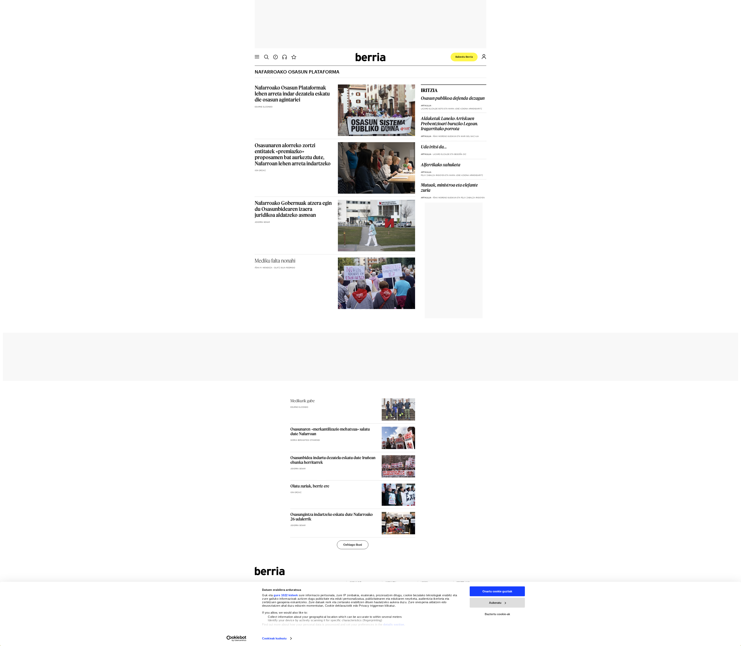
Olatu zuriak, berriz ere (309, 486)
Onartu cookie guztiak (497, 591)
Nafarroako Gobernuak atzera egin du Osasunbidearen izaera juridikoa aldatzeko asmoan (293, 209)
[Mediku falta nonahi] (376, 283)
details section (393, 624)
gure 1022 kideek (286, 595)
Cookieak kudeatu (274, 638)
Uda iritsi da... (434, 146)
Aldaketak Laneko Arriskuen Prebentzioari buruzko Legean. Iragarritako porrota (449, 123)
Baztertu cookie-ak (497, 614)
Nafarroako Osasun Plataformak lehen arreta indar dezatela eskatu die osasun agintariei (292, 93)
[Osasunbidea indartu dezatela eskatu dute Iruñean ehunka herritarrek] (398, 466)
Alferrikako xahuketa (440, 164)
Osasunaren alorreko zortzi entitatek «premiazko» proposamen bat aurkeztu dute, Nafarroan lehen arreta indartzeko (293, 154)
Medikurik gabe (302, 400)
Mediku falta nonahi (275, 260)
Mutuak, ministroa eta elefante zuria (449, 187)
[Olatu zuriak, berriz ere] (398, 495)
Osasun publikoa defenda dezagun (453, 98)
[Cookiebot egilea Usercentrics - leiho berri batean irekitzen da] (236, 638)
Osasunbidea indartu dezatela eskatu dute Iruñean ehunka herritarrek (333, 459)
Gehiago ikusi (352, 544)
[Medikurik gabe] (398, 409)
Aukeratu (495, 602)
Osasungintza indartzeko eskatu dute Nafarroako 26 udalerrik (331, 516)
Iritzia (429, 90)
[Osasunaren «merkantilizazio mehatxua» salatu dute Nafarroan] (398, 438)
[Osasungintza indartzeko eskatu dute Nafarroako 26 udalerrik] (398, 523)
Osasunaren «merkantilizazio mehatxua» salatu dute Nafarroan (330, 431)
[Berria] (270, 574)
